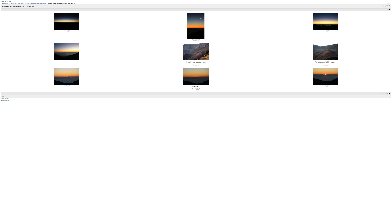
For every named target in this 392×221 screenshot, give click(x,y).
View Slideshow (5, 98)
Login (388, 3)
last (387, 9)
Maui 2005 (20, 3)
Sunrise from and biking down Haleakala (35, 3)
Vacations (13, 3)
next (382, 9)
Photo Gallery (5, 3)
